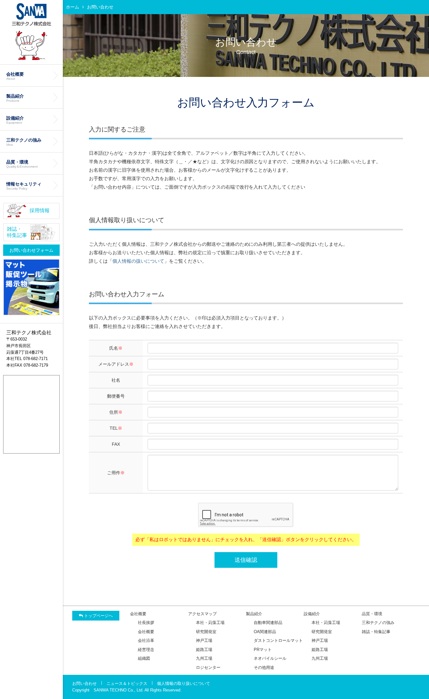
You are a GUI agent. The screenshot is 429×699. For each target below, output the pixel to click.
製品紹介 (15, 98)
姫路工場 (204, 649)
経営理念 (146, 649)
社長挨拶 (146, 622)
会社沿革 (146, 640)
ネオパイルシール (270, 658)
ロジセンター (208, 667)
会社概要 (15, 76)
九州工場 (204, 658)
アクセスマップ (202, 613)
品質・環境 (22, 163)
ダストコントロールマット (278, 640)
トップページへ (98, 615)
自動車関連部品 (268, 622)
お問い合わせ (84, 683)
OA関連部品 (265, 631)
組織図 (144, 658)
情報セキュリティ (23, 185)
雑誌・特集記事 (376, 631)
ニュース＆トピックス (126, 683)
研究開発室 (206, 631)
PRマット (263, 649)
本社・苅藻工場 (210, 622)
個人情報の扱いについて (138, 261)
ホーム (72, 6)
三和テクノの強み (23, 141)
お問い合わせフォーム (31, 250)
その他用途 (264, 667)
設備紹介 (15, 120)
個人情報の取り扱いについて (183, 683)
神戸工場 (204, 640)
